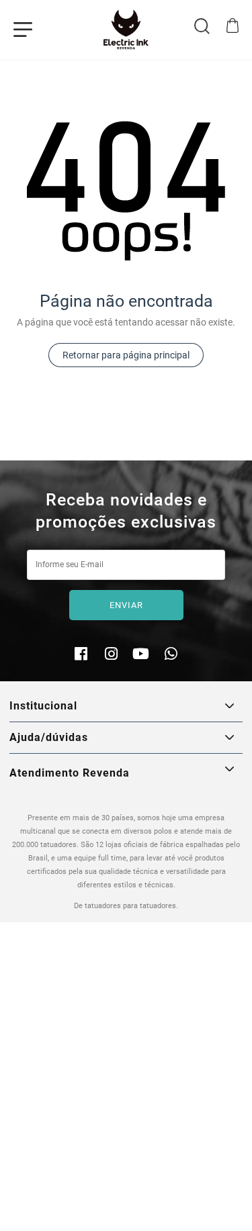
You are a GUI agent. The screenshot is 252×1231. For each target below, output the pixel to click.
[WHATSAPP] (171, 655)
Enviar (126, 605)
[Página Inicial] (126, 29)
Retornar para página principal (126, 355)
